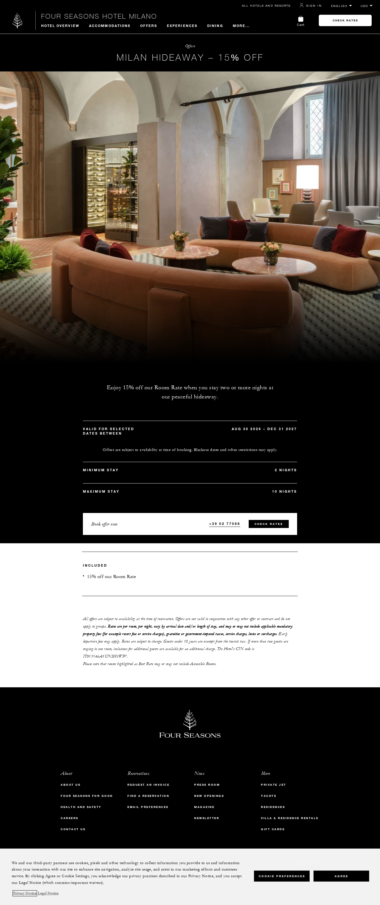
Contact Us (73, 829)
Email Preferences (148, 807)
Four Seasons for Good (87, 796)
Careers (69, 818)
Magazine (204, 807)
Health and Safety (81, 807)
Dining (215, 25)
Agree (341, 876)
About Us (70, 785)
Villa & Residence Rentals (290, 818)
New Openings (209, 796)
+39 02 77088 (224, 523)
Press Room (207, 785)
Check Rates (345, 20)
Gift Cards (273, 829)
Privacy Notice (24, 893)
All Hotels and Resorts (266, 5)
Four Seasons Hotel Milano (99, 16)
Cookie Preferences (282, 876)
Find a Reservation (148, 796)
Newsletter (206, 818)
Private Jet (273, 785)
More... (241, 25)
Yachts (268, 796)
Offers (148, 25)
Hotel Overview (60, 25)
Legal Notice (48, 893)
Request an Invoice (148, 785)
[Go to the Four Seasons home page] (17, 20)
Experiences (182, 25)
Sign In (314, 5)
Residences (273, 807)
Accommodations (109, 25)
